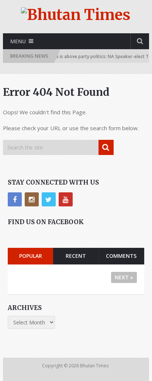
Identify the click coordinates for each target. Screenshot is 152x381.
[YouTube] (66, 199)
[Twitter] (49, 199)
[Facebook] (15, 199)
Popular (30, 255)
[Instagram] (32, 199)
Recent (76, 255)
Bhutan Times (95, 366)
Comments (121, 255)
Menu (18, 41)
